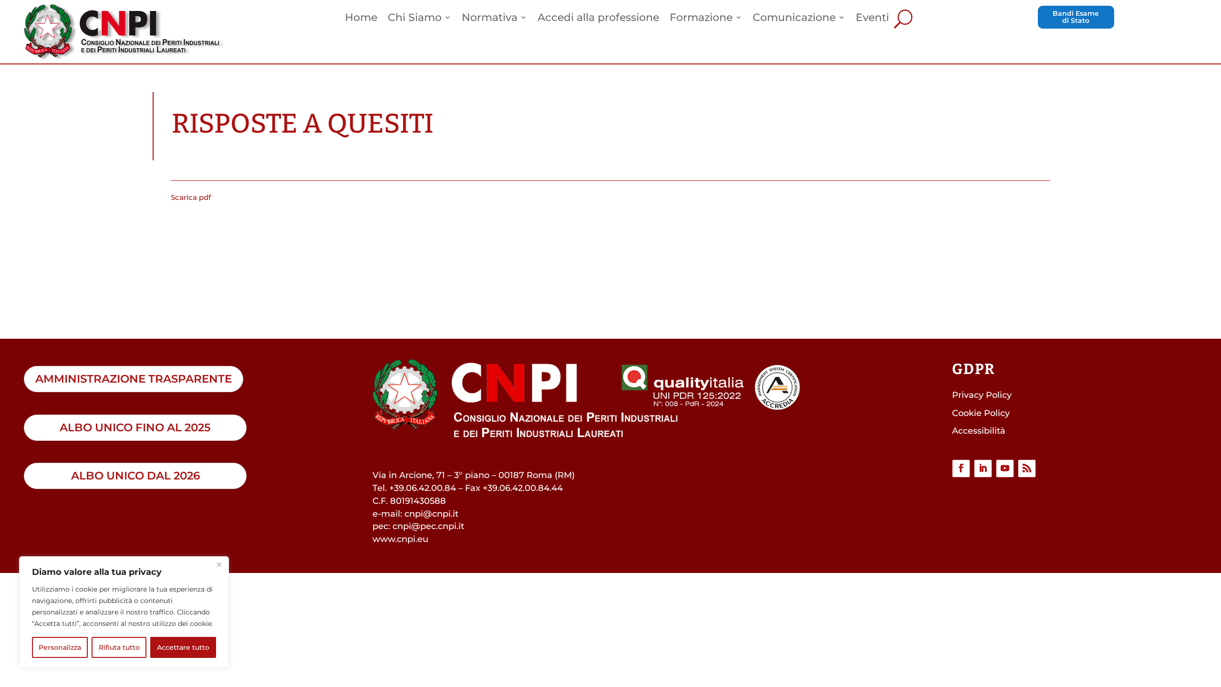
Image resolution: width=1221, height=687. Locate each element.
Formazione (701, 18)
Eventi (872, 18)
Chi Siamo (415, 18)
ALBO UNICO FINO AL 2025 (135, 427)
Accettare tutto (183, 647)
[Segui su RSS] (1027, 468)
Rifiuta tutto (119, 647)
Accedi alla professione (598, 18)
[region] (124, 612)
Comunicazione (794, 18)
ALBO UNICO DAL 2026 (135, 475)
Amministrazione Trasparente (133, 378)
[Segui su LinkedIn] (983, 468)
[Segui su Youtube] (1005, 468)
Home (361, 18)
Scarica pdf (191, 197)
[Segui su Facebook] (961, 468)
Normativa (489, 18)
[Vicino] (219, 564)
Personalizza (60, 647)
